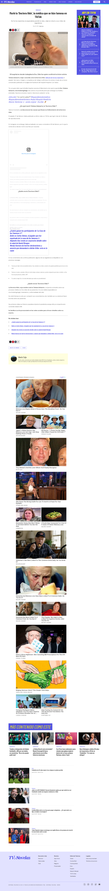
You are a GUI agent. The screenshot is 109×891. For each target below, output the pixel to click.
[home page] (9, 2)
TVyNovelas (39, 793)
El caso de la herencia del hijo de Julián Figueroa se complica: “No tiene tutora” (89, 70)
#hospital (39, 99)
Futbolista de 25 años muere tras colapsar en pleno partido (47, 770)
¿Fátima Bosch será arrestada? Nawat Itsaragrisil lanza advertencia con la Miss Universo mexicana (43, 752)
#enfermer (18, 102)
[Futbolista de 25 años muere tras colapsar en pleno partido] (19, 775)
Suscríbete (96, 1)
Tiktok (23, 348)
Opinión (70, 2)
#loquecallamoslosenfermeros (19, 99)
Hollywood (78, 2)
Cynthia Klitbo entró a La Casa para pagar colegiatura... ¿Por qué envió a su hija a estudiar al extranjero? (51, 811)
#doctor (11, 102)
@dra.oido (12, 97)
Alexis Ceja (41, 26)
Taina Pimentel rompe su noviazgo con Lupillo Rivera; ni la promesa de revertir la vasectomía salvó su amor (52, 831)
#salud (32, 99)
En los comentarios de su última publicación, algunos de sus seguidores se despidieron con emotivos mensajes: (36, 172)
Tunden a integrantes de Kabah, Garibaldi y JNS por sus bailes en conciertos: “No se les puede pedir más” (19, 752)
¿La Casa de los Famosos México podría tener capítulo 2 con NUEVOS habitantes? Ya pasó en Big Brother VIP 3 (89, 44)
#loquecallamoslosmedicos (40, 97)
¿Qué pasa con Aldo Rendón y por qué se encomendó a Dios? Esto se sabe (89, 62)
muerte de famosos (14, 348)
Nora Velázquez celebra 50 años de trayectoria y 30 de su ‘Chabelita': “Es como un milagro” (89, 752)
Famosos (29, 2)
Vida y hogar (62, 2)
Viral (45, 2)
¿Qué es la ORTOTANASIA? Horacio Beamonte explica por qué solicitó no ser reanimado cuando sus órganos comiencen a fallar (51, 791)
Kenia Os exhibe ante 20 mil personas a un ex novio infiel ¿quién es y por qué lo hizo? (89, 53)
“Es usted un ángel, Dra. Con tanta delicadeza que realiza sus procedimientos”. (28, 189)
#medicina (47, 99)
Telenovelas (37, 2)
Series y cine (52, 2)
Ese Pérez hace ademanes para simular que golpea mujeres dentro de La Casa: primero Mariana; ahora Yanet (66, 752)
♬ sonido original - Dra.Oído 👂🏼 (34, 102)
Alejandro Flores (40, 772)
